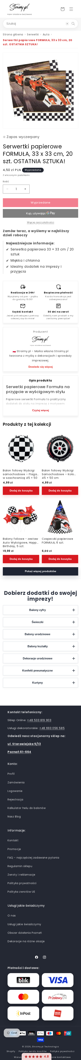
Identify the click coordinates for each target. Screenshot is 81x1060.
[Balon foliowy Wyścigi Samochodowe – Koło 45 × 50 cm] (60, 448)
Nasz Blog (14, 816)
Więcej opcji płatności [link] (40, 222)
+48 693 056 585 (52, 728)
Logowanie (15, 791)
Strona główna (13, 34)
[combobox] (40, 23)
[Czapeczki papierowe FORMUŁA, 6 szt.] (60, 517)
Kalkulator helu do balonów (27, 808)
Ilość (6, 181)
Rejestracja (15, 799)
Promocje (14, 849)
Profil (11, 774)
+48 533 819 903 (39, 720)
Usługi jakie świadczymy (24, 924)
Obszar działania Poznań (25, 933)
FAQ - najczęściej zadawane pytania (33, 858)
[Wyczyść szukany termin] (67, 24)
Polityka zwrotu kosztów (33, 1051)
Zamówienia (16, 782)
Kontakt (13, 840)
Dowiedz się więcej (40, 366)
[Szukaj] (73, 24)
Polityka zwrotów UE (21, 892)
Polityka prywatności (22, 883)
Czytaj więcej (40, 410)
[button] (71, 9)
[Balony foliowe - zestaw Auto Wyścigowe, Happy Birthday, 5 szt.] (21, 517)
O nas (12, 915)
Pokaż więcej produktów (40, 571)
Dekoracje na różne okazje (26, 941)
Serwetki (33, 34)
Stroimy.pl (38, 1046)
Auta (46, 34)
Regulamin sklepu (20, 866)
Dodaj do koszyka (21, 490)
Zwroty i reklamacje (21, 875)
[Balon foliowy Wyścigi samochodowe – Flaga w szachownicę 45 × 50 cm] (21, 448)
